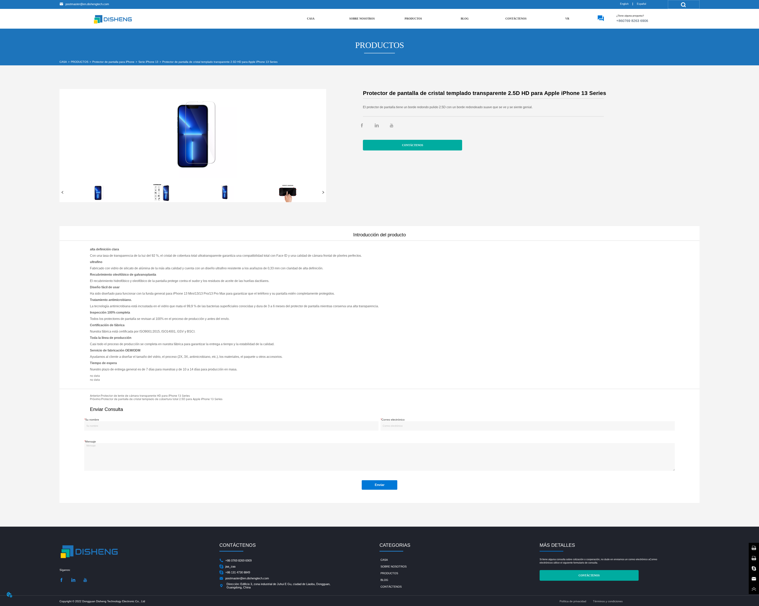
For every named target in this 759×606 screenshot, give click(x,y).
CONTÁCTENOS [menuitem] (516, 18)
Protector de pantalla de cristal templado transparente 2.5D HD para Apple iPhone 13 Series (220, 61)
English (624, 3)
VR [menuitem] (567, 18)
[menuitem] (413, 19)
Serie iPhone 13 (148, 61)
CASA (63, 61)
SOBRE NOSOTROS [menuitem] (362, 18)
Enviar (379, 485)
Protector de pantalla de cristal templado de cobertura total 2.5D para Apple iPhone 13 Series (161, 399)
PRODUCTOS (79, 61)
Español (641, 3)
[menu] (439, 19)
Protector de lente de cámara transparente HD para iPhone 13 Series (145, 395)
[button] (413, 18)
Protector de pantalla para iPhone (113, 61)
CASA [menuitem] (310, 18)
